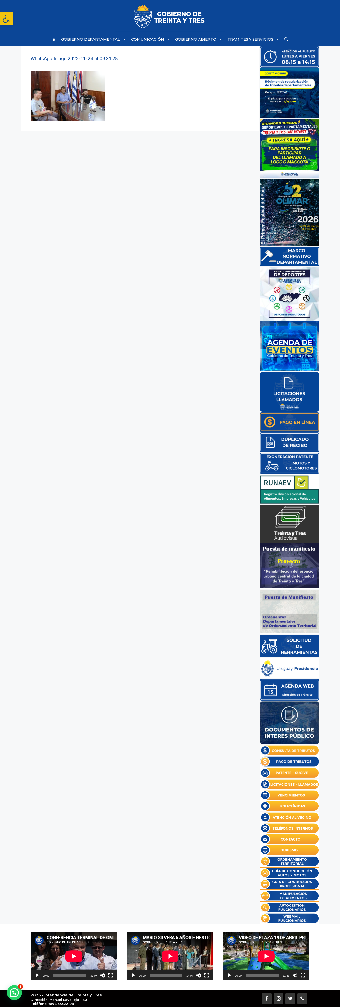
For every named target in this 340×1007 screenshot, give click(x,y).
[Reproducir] (37, 975)
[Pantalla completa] (110, 975)
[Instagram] (278, 998)
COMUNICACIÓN (147, 39)
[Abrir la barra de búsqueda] (286, 39)
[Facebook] (267, 998)
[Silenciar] (102, 975)
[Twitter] (290, 998)
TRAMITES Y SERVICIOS (250, 39)
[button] (6, 18)
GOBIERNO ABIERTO (195, 39)
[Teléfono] (302, 998)
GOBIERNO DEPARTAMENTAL (90, 39)
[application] (74, 956)
